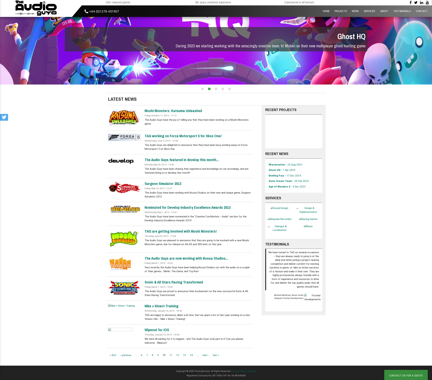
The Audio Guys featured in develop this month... (182, 159)
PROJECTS (341, 11)
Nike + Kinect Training (161, 305)
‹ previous (125, 355)
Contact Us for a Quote (406, 375)
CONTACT (422, 11)
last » (216, 355)
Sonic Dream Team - (289, 181)
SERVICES (369, 11)
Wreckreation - (285, 164)
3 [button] (293, 304)
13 (184, 355)
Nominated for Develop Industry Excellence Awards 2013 (188, 207)
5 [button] (303, 304)
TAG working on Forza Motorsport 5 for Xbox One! (183, 135)
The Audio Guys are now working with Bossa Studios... (186, 258)
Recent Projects (280, 109)
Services (273, 197)
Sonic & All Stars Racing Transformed (174, 282)
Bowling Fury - (285, 175)
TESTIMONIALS (402, 11)
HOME (326, 11)
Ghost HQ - (282, 170)
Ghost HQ (352, 36)
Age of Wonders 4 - (287, 186)
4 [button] (298, 304)
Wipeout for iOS (157, 329)
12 (177, 355)
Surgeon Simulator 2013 (163, 183)
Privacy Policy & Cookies (244, 371)
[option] (293, 131)
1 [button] (283, 304)
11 (170, 355)
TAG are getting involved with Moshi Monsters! (181, 231)
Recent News (276, 153)
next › (205, 355)
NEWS (355, 11)
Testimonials (277, 244)
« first (113, 355)
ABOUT (384, 11)
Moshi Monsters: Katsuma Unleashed (173, 110)
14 (191, 355)
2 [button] (288, 304)
